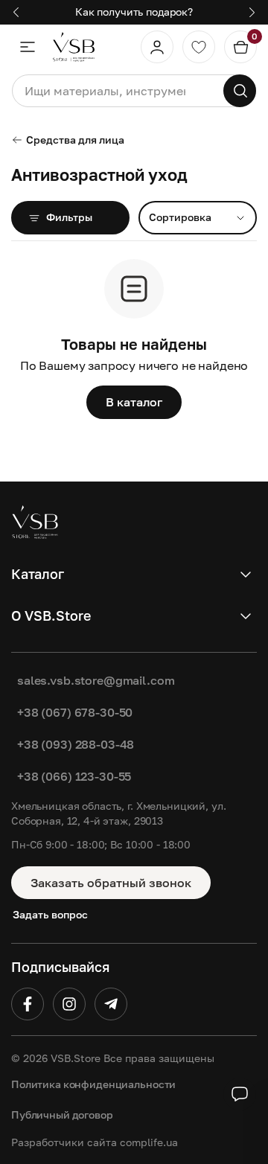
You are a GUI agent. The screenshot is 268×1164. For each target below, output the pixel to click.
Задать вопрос (50, 914)
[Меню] (27, 47)
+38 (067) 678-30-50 (75, 712)
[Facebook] (27, 1004)
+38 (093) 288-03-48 (75, 744)
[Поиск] (239, 90)
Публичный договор (62, 1114)
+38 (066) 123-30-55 (74, 776)
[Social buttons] (239, 1094)
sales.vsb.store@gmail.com (96, 680)
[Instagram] (69, 1004)
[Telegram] (111, 1004)
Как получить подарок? (134, 11)
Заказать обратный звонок (111, 882)
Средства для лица (75, 139)
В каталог (134, 401)
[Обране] (198, 47)
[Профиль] (157, 47)
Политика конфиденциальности (93, 1084)
